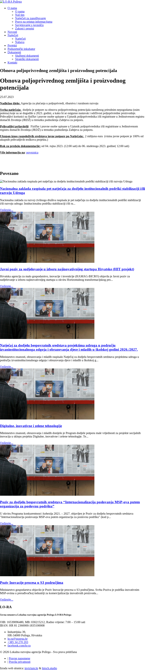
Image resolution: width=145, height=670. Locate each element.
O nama (12, 8)
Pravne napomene (19, 658)
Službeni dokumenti (27, 55)
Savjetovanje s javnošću (29, 25)
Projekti (12, 45)
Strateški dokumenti (27, 59)
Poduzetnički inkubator (21, 48)
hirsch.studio (49, 668)
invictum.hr (31, 668)
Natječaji (13, 35)
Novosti (12, 31)
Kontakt (12, 62)
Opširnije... (6, 210)
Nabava (19, 42)
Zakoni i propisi (24, 28)
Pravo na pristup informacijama (33, 21)
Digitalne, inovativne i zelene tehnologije (31, 426)
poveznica (32, 152)
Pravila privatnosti (19, 661)
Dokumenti (14, 52)
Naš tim (19, 14)
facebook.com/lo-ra (19, 645)
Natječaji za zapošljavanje (30, 18)
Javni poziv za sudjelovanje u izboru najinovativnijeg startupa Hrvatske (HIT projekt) (67, 269)
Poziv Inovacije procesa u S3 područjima (31, 583)
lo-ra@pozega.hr (18, 638)
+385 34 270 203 (18, 642)
